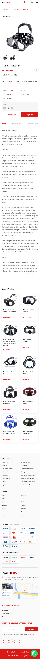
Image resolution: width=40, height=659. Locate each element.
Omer (3, 515)
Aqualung (24, 512)
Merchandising (6, 478)
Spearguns (24, 472)
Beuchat (4, 508)
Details (4, 123)
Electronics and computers (28, 475)
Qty (4, 104)
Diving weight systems (27, 468)
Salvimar (23, 495)
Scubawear (24, 465)
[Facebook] (4, 641)
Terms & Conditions (26, 652)
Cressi (3, 495)
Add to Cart (12, 115)
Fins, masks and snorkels (28, 481)
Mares (23, 505)
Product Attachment (32, 123)
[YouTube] (20, 641)
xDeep (3, 498)
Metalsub (23, 508)
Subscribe (31, 629)
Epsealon (4, 505)
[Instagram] (14, 641)
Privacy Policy (11, 652)
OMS (22, 515)
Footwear (4, 465)
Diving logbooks (25, 462)
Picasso (4, 512)
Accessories (5, 462)
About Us (5, 610)
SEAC (22, 498)
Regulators (5, 485)
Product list (5, 9)
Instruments (5, 472)
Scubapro (24, 502)
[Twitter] (9, 641)
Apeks (3, 502)
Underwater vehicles (27, 485)
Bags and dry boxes (7, 468)
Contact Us (5, 613)
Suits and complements (27, 478)
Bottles (4, 481)
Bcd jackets (5, 475)
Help (3, 617)
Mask (11, 90)
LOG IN (30, 2)
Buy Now (29, 115)
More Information (16, 123)
